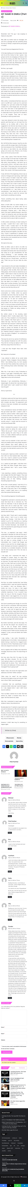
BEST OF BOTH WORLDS (5, 771)
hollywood (13, 1143)
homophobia (9, 741)
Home (3, 8)
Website (3, 1040)
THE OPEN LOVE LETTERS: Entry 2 (19, 785)
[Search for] (26, 3)
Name (3, 1027)
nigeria (3, 1148)
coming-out (14, 1138)
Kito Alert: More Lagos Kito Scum (10, 1130)
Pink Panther (5, 20)
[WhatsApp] (11, 746)
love (18, 1145)
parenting (20, 741)
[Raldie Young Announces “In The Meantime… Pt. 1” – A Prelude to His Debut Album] (5, 1087)
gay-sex (10, 1140)
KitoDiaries (24, 1176)
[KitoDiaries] (10, 3)
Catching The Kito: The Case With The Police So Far (18, 1072)
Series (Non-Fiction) (11, 8)
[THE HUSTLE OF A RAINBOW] (21, 773)
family (19, 738)
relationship (17, 1148)
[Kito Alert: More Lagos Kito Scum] (5, 1103)
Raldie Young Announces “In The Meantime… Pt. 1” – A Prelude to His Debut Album (18, 1086)
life (14, 1145)
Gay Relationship (5, 1143)
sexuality (4, 1150)
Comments (22, 1068)
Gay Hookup (16, 1140)
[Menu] (2, 3)
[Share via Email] (18, 746)
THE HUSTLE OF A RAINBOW (19, 778)
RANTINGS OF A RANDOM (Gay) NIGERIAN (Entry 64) (6, 786)
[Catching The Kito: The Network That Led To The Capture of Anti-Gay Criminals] (5, 1094)
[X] (7, 746)
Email (3, 1033)
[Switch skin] (23, 3)
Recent (5, 1068)
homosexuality (5, 1145)
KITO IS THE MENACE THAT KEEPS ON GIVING (17, 1079)
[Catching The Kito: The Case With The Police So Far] (5, 1074)
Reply (10, 816)
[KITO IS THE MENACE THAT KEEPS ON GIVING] (5, 1080)
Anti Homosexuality (6, 1138)
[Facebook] (3, 746)
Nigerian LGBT (10, 1148)
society (9, 1150)
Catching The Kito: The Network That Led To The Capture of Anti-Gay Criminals (17, 1095)
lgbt (11, 1145)
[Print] (21, 746)
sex (22, 1148)
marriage (23, 1145)
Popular (13, 1068)
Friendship (4, 1140)
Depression (10, 738)
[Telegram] (14, 746)
